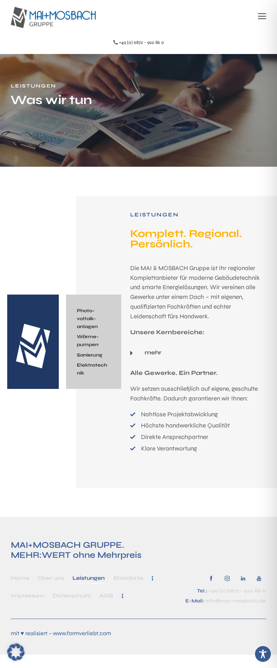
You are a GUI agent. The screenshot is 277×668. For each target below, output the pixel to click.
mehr (153, 352)
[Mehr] (152, 578)
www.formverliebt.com (82, 633)
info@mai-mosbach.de (235, 601)
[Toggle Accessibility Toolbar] (263, 654)
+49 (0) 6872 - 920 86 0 (141, 42)
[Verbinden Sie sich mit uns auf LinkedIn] (243, 578)
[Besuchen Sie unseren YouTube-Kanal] (259, 578)
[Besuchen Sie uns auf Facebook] (211, 578)
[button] (262, 16)
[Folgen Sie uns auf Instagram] (227, 578)
